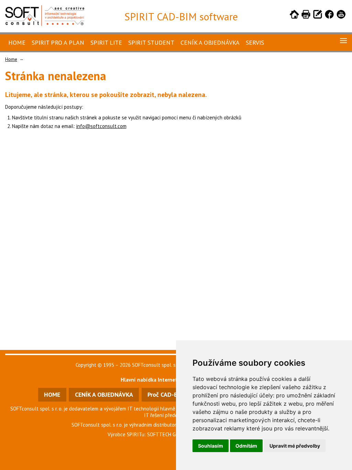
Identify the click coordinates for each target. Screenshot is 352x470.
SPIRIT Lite (106, 42)
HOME (52, 394)
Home (16, 42)
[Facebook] (329, 15)
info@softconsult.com (101, 126)
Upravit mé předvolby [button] (295, 446)
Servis (255, 42)
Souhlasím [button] (210, 446)
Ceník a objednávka (210, 42)
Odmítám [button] (246, 446)
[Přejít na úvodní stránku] (294, 15)
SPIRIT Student (151, 42)
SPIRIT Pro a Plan (58, 42)
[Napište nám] (317, 15)
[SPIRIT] (44, 24)
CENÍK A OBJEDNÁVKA (104, 394)
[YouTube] (341, 15)
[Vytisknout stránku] (306, 15)
